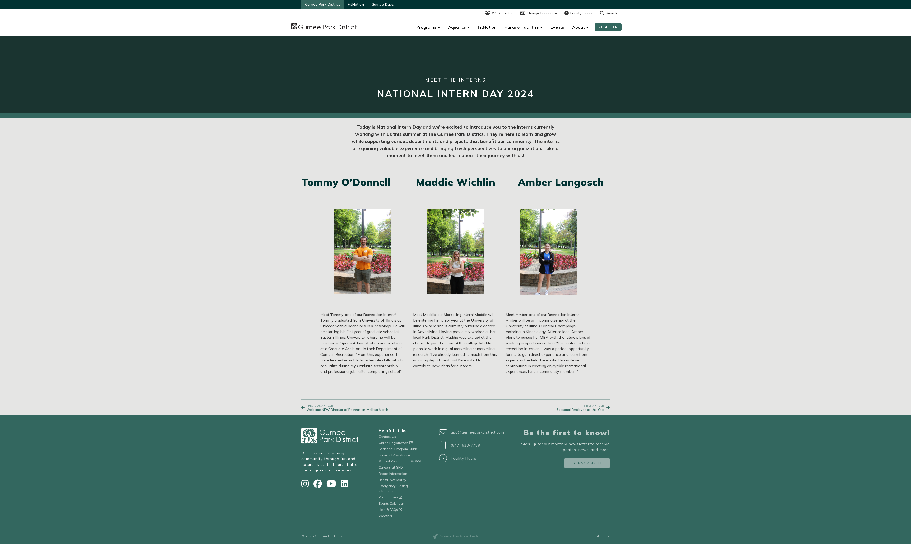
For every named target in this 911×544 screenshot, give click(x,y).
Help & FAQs (389, 509)
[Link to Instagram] (306, 483)
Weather (385, 516)
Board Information (393, 473)
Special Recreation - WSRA (400, 461)
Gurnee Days (383, 4)
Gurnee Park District (322, 4)
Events (557, 27)
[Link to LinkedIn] (344, 483)
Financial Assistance (394, 455)
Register (608, 27)
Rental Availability (392, 480)
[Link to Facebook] (318, 483)
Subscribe (584, 463)
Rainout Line (389, 497)
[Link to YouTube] (332, 483)
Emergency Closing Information (393, 488)
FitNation (356, 4)
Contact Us (387, 436)
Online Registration (394, 443)
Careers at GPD (391, 467)
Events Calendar (391, 503)
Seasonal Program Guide (398, 449)
